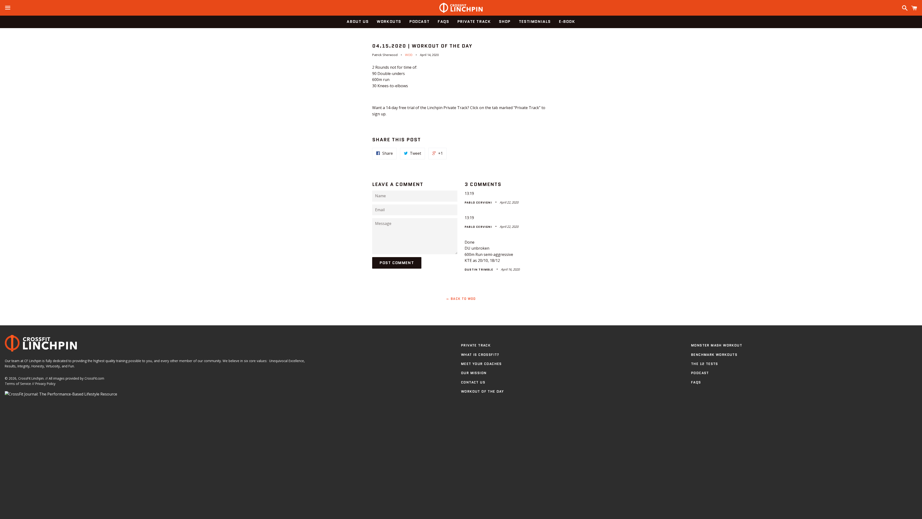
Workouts (389, 21)
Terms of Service (18, 383)
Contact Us (473, 382)
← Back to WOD (461, 299)
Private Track (474, 21)
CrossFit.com (94, 378)
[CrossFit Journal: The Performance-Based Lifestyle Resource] (61, 394)
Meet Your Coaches (481, 363)
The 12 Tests (704, 363)
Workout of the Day (482, 391)
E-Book (567, 21)
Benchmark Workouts (714, 354)
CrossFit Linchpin (31, 378)
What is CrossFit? (480, 354)
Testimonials (535, 21)
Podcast (419, 21)
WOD (408, 55)
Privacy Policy (45, 383)
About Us (358, 21)
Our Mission (473, 373)
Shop (504, 21)
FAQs (443, 21)
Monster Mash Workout (716, 345)
